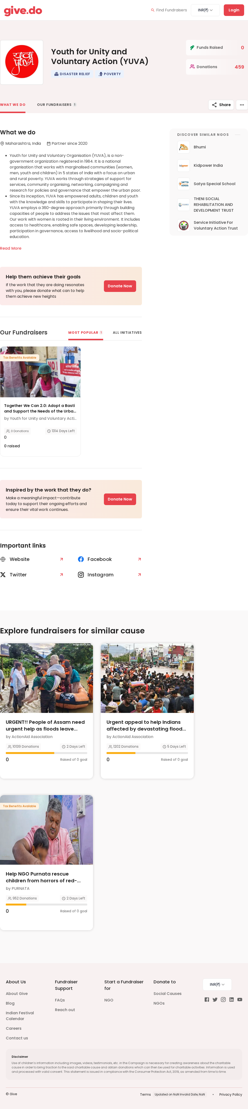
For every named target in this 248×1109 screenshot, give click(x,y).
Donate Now (120, 286)
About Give (17, 993)
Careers (14, 1028)
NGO (108, 1000)
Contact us (17, 1038)
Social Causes (168, 993)
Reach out (65, 1010)
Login (234, 10)
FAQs (60, 1000)
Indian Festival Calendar (20, 1016)
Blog (10, 1003)
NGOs (159, 1003)
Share (225, 105)
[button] (72, 74)
